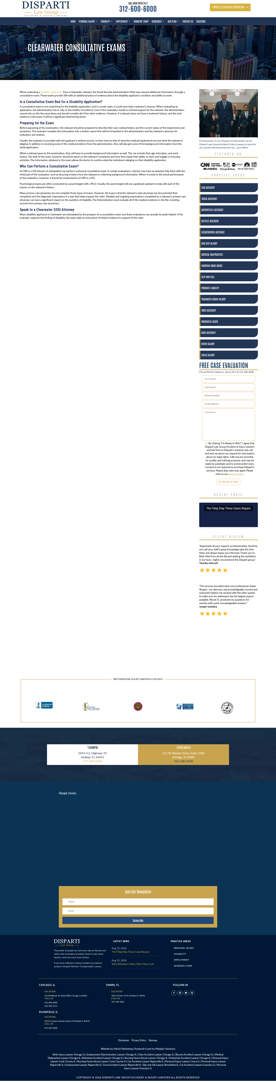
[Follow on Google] (192, 992)
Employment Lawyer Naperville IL (83, 1065)
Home (73, 21)
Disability (105, 21)
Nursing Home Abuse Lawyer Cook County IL (101, 1061)
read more (67, 812)
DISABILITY (180, 954)
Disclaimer (125, 1040)
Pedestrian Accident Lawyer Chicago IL (190, 1058)
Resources (157, 21)
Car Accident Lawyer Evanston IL (197, 1065)
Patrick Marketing (123, 1049)
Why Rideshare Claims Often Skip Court (133, 964)
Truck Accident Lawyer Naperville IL (122, 1065)
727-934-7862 (117, 1002)
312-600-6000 (138, 8)
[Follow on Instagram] (180, 992)
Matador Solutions (165, 1049)
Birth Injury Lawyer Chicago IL (69, 1054)
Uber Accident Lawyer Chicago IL (156, 1054)
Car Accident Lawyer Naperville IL (146, 1061)
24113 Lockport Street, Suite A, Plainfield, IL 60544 (67, 1021)
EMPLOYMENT (181, 960)
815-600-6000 (50, 1028)
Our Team (172, 21)
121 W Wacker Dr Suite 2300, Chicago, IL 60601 (65, 995)
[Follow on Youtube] (186, 992)
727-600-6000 (92, 761)
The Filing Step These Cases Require (228, 508)
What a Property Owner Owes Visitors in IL (83, 831)
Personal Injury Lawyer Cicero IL (182, 1061)
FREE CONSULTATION (228, 7)
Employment (122, 21)
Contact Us (188, 21)
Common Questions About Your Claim (80, 858)
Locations (200, 21)
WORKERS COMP (183, 966)
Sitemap (153, 1040)
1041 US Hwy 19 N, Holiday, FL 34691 (128, 995)
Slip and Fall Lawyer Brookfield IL (160, 1065)
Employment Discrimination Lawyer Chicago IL (112, 1054)
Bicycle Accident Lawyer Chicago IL (194, 1054)
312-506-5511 (50, 1006)
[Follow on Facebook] (173, 992)
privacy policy (236, 474)
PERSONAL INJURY (184, 948)
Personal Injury (87, 21)
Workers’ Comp (141, 21)
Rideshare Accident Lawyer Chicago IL (102, 1058)
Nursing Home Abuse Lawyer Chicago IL (145, 1058)
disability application (52, 92)
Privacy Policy (139, 1040)
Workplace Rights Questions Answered (81, 803)
